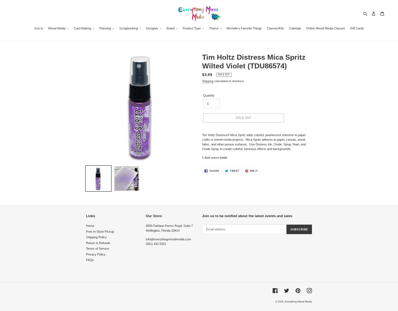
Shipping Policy (96, 237)
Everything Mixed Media (298, 301)
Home (90, 226)
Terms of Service (97, 248)
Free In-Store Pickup (100, 231)
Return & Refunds (98, 243)
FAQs (90, 260)
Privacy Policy (96, 254)
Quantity (209, 95)
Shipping (208, 81)
